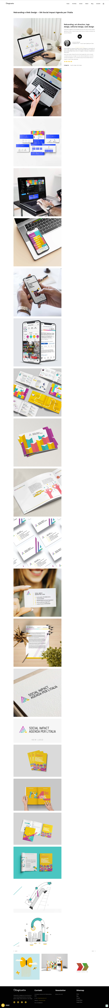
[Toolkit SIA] (37, 760)
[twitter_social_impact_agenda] (37, 192)
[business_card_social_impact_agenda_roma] (37, 542)
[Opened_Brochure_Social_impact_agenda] (37, 492)
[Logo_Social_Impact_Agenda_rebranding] (37, 692)
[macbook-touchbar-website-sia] (37, 92)
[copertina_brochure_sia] (37, 442)
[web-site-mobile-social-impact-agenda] (37, 242)
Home (78, 994)
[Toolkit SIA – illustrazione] (37, 896)
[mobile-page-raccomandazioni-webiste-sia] (37, 292)
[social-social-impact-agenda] (37, 342)
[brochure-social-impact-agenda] (37, 392)
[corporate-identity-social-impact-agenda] (37, 642)
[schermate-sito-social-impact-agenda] (37, 142)
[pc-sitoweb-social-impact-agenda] (37, 42)
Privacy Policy (79, 1000)
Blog (77, 996)
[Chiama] (3, 1005)
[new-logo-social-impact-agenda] (37, 730)
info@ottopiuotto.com (42, 998)
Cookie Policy (79, 1002)
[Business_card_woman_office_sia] (37, 592)
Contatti (78, 998)
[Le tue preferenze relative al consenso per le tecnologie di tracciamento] (107, 1006)
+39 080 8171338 (41, 1000)
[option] (27, 967)
